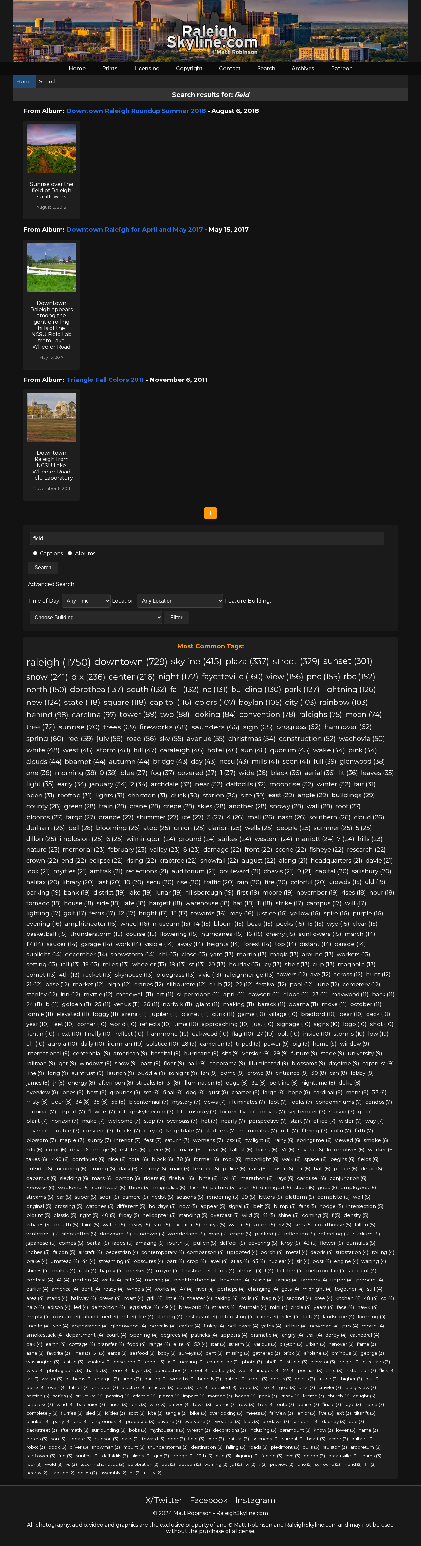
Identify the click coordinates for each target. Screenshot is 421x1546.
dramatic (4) (265, 1335)
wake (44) (329, 750)
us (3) (203, 1387)
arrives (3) (179, 1404)
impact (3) (194, 1395)
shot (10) (382, 1024)
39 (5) (248, 1197)
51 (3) (98, 1353)
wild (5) (250, 1215)
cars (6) (258, 1168)
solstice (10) (162, 1043)
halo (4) (35, 1307)
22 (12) (244, 984)
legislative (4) (143, 1307)
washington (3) (42, 1361)
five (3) (326, 1413)
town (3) (202, 1404)
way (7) (374, 1121)
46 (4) (63, 1280)
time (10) (186, 1024)
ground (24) (197, 838)
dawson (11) (264, 994)
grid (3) (161, 1455)
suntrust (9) (88, 1073)
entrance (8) (292, 1073)
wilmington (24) (150, 838)
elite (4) (182, 1344)
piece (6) (160, 1149)
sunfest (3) (87, 1455)
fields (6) (368, 1159)
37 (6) (288, 1149)
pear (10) (351, 1014)
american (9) (130, 1053)
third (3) (334, 1370)
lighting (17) (43, 913)
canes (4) (267, 1317)
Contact (230, 68)
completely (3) (42, 1413)
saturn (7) (177, 1140)
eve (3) (292, 1455)
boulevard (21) (239, 871)
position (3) (310, 1370)
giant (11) (208, 1004)
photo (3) (252, 1361)
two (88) (175, 714)
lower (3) (345, 1430)
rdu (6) (34, 1149)
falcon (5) (64, 1252)
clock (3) (258, 1378)
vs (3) (71, 1464)
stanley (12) (41, 994)
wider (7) (350, 1121)
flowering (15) (179, 933)
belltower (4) (242, 1326)
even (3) (57, 1387)
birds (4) (224, 1271)
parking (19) (43, 892)
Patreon (342, 68)
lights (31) (110, 795)
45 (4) (258, 1261)
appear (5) (212, 1206)
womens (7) (208, 1140)
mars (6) (102, 1178)
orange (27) (116, 817)
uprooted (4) (242, 1252)
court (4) (116, 1335)
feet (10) (63, 1024)
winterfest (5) (42, 1234)
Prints (110, 68)
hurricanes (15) (222, 933)
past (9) (150, 1063)
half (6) (322, 1168)
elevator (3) (322, 1361)
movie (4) (372, 1326)
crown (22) (42, 860)
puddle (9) (151, 1073)
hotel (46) (222, 750)
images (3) (268, 1370)
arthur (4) (296, 1326)
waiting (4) (373, 1261)
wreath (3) (198, 1430)
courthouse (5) (333, 1225)
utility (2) (152, 1472)
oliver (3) (79, 1447)
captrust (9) (378, 1063)
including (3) (262, 1430)
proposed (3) (140, 1421)
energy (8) (81, 1083)
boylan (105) (260, 702)
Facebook (209, 1500)
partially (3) (223, 1370)
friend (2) (352, 1464)
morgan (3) (220, 1395)
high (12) (119, 984)
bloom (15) (229, 923)
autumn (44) (129, 761)
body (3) (167, 1353)
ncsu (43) (233, 761)
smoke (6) (376, 1140)
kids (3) (251, 1421)
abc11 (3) (274, 1361)
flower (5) (331, 1243)
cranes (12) (148, 984)
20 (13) (217, 964)
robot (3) (35, 1447)
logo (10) (355, 1024)
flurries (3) (72, 1413)
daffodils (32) (246, 784)
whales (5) (38, 1225)
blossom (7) (41, 1140)
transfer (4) (111, 1344)
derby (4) (336, 1335)
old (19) (375, 882)
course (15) (141, 933)
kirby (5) (290, 1243)
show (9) (126, 1063)
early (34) (71, 784)
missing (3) (237, 1353)
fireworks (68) (163, 727)
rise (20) (189, 882)
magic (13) (284, 954)
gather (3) (235, 1378)
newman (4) (324, 1326)
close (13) (194, 954)
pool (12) (301, 984)
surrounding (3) (109, 1430)
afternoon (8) (116, 1083)
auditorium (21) (194, 871)
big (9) (301, 1043)
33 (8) (379, 1092)
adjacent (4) (362, 1271)
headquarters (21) (336, 860)
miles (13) (116, 964)
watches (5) (99, 1206)
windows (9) (95, 1063)
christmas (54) (252, 738)
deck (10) (378, 1014)
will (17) (355, 903)
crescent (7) (98, 1130)
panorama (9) (227, 1063)
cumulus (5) (360, 1243)
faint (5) (90, 1225)
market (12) (88, 984)
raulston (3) (335, 1447)
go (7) (365, 1111)
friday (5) (129, 1215)
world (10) (123, 1024)
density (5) (356, 1215)
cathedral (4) (364, 1335)
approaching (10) (225, 1024)
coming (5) (315, 1215)
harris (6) (267, 1149)
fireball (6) (181, 1178)
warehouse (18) (208, 903)
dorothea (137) (97, 689)
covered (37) (197, 773)
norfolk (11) (177, 1004)
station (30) (220, 795)
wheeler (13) (149, 964)
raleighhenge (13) (249, 974)
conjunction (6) (348, 1178)
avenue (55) (206, 738)
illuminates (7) (247, 1102)
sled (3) (94, 1413)
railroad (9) (40, 1063)
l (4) (269, 1271)
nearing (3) (192, 1361)
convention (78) (267, 714)
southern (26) (330, 817)
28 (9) (189, 1043)
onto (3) (285, 1404)
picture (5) (222, 1187)
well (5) (361, 1197)
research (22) (366, 849)
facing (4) (287, 1280)
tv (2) (250, 1464)
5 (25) (364, 828)
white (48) (43, 750)
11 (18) (264, 903)
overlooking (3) (226, 1413)
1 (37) (227, 773)
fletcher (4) (290, 1271)
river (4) (205, 1289)
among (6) (102, 1168)
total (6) (138, 1159)
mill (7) (289, 1130)
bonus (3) (281, 1378)
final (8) (173, 1092)
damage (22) (222, 849)
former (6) (206, 1159)
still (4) (374, 1289)
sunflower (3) (40, 1455)
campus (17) (324, 903)
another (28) (248, 806)
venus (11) (127, 1004)
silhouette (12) (186, 984)
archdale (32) (171, 784)
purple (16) (368, 913)
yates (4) (271, 1326)
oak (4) (34, 1344)
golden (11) (76, 1004)
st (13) (197, 964)
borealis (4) (162, 1326)
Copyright (189, 68)
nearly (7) (233, 1121)
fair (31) (365, 784)
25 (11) (103, 1004)
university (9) (365, 1053)
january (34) (108, 784)
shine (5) (288, 1215)
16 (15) (254, 933)
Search (266, 68)
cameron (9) (216, 1043)
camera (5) (135, 1197)
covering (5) (262, 1243)
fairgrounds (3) (107, 1421)
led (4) (81, 1307)
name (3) (368, 1430)
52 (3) (289, 1370)
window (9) (354, 1043)
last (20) (109, 882)
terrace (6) (206, 1168)
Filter (176, 617)
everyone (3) (198, 1421)
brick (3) (292, 1353)
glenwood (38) (362, 761)
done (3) (35, 1387)
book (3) (57, 1447)
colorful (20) (308, 882)
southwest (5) (108, 1187)
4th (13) (69, 974)
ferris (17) (102, 913)
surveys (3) (190, 1353)
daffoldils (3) (115, 1455)
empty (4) (38, 1317)
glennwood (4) (128, 1326)
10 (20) (133, 882)
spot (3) (136, 1413)
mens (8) (357, 1092)
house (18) (78, 903)
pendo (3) (314, 1455)
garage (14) (96, 943)
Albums (84, 553)
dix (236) (88, 676)
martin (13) (252, 954)
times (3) (131, 1378)
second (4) (298, 1298)
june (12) (327, 984)
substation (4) (352, 1252)
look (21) (38, 871)
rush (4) (87, 1271)
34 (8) (82, 1102)
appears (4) (233, 1335)
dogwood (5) (115, 1234)
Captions (51, 553)
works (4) (166, 1289)
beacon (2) (189, 1464)
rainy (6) (284, 1140)
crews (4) (110, 1298)
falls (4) (311, 1317)
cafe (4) (132, 1280)
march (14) (360, 933)
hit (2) (135, 1472)
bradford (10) (318, 1014)
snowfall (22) (219, 860)
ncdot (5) (162, 1197)
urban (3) (315, 1344)
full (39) (324, 761)
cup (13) (323, 964)
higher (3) (351, 1378)
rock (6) (232, 1159)
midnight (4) (317, 1289)
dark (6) (128, 1168)
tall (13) (70, 964)
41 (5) (268, 1215)
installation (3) (361, 1370)
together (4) (349, 1289)
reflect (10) (129, 1033)
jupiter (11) (164, 1014)
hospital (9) (166, 1053)
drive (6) (80, 1149)
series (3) (62, 1395)
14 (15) (202, 923)
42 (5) (284, 1225)
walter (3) (52, 1378)
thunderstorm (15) (96, 933)
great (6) (216, 1149)
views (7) (215, 1102)
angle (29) (313, 795)
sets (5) (303, 1225)
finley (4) (214, 1326)
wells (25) (259, 828)
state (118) (82, 702)
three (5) (139, 1187)
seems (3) (225, 1404)
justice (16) (272, 913)
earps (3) (117, 1353)
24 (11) (34, 1004)
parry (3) (62, 1421)
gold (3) (287, 1387)
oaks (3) (130, 1438)
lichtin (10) (40, 1033)
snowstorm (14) (133, 954)
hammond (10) (168, 1033)
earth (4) (56, 1344)
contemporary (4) (162, 1252)
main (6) (180, 1168)
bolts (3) (137, 1430)
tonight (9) (183, 1073)
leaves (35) (377, 773)
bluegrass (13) (175, 974)
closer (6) (281, 1168)
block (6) (162, 1159)
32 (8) (258, 1083)
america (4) (65, 1289)
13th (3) (204, 1455)
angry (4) (292, 1335)
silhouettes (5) (79, 1234)
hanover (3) (341, 1344)
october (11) (366, 1004)
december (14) (86, 954)
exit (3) (343, 1413)
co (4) (387, 1298)
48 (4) (371, 1298)
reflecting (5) (334, 1234)
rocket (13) (97, 974)
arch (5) (248, 1187)
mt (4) (128, 1317)
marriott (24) (315, 838)
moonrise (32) (291, 784)
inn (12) (70, 994)
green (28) (80, 806)
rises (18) (353, 892)
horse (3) (374, 1404)
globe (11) (296, 994)
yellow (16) (305, 913)
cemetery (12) (361, 984)
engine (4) (346, 1261)
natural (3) (238, 1438)
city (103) (300, 702)
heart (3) (316, 1438)
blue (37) (134, 773)
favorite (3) (58, 1353)
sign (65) (258, 727)
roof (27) (348, 806)
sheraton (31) (147, 795)
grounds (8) (125, 1092)
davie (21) (379, 860)
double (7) (66, 1130)
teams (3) (371, 1455)
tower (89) (138, 714)
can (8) (338, 1073)
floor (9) (174, 1063)
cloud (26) (369, 817)
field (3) (196, 1438)
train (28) (112, 806)
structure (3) (89, 1395)
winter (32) (334, 784)
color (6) (56, 1149)
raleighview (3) (360, 1387)
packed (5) (268, 1234)
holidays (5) (162, 1206)
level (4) (218, 1261)
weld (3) (53, 1464)
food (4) (136, 1344)
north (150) (46, 689)
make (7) (93, 1121)
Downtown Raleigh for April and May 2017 (134, 229)
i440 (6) (60, 1159)
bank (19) (77, 892)
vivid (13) (209, 974)
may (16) (241, 913)
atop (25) (156, 828)
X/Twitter (164, 1500)
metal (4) (296, 1252)
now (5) (188, 1206)
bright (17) (153, 913)
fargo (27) (80, 817)
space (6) (315, 1159)
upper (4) (341, 1280)
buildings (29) (353, 795)
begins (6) (342, 1159)
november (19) (317, 892)
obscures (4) (148, 1261)
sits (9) (230, 1053)
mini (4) (278, 1307)
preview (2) (281, 1464)
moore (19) (277, 892)
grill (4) (155, 1298)
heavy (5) (139, 1225)
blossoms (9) (308, 1063)
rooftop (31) (75, 795)
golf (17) (75, 913)
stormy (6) (153, 1168)
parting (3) (155, 1378)
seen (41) (296, 761)
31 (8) (173, 1083)
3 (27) (215, 817)
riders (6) (155, 1178)
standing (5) (193, 1215)
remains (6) (188, 1149)
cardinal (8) (328, 1092)
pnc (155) (323, 676)
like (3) (268, 1387)
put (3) (372, 1378)
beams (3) (308, 1404)
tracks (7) (128, 1130)
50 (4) (200, 1344)
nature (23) (43, 849)
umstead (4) (65, 1261)
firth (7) (364, 1130)
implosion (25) (81, 838)
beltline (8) (283, 1083)
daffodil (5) (232, 1243)
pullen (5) (204, 1243)
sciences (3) (265, 1438)
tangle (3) (176, 1413)
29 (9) (280, 1053)
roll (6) (229, 1178)
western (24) (273, 838)
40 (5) (108, 1215)
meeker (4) (139, 1271)
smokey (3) (99, 1361)
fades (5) (122, 1243)
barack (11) (271, 1004)
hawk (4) (367, 1307)
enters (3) (36, 1438)
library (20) (78, 882)
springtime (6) (314, 1140)
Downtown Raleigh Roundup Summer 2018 (136, 111)
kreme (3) (313, 1395)
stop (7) (153, 1121)
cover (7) (37, 1130)
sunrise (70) (79, 727)
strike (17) (289, 903)
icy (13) (272, 964)
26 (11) (151, 1004)
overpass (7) (182, 1121)
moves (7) (272, 1111)
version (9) (256, 1053)
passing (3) (118, 1395)
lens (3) (138, 1404)
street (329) (296, 661)
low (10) (378, 1033)
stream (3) (240, 1344)
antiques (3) (105, 1387)
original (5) (38, 1206)
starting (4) (169, 1317)
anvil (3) (307, 1387)
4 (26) (235, 817)
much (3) (328, 1378)
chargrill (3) (107, 1378)
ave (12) (320, 974)
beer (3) (176, 1438)
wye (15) (338, 923)
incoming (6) (71, 1168)
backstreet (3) (41, 1430)
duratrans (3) (376, 1361)
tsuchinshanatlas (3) (102, 1464)
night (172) (178, 676)
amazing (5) (150, 1243)
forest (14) (257, 943)
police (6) (234, 1168)
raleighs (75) (320, 714)
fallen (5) (365, 1225)
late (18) (134, 903)
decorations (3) (229, 1430)
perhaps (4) (231, 1289)
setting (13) (41, 964)
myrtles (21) (70, 871)
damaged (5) (275, 1187)
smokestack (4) (44, 1335)
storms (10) (349, 1033)
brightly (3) (209, 1378)
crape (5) (240, 1234)
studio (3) (297, 1361)
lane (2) (304, 1464)
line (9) (35, 1073)
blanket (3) (38, 1421)
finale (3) (331, 1404)
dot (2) (168, 1464)
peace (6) (346, 1168)
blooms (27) (44, 817)
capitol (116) (171, 702)
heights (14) (223, 943)
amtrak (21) (106, 871)
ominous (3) (345, 1353)
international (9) (48, 1053)
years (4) (324, 1307)
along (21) (293, 860)
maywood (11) (350, 994)
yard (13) (222, 954)
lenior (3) (305, 1413)
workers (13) (353, 954)
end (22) (74, 860)
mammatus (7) (258, 1130)
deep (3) (249, 1387)
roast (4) (133, 1298)
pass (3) (185, 1387)
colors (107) (215, 702)
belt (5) (261, 1206)
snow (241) (47, 676)
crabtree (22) (178, 860)
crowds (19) (345, 882)
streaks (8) (149, 1083)
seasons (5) (190, 1197)
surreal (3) (293, 1438)
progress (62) (298, 727)
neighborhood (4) (195, 1280)
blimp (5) (285, 1206)
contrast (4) (39, 1280)
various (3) (265, 1344)
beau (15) (260, 923)
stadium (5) (366, 1234)
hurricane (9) (201, 1053)
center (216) (132, 676)
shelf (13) (297, 964)
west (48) (78, 750)
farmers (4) (314, 1280)
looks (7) (301, 1102)
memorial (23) (84, 849)
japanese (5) (41, 1243)
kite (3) (155, 1413)
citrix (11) (223, 1014)
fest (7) (153, 1140)
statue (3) (72, 1361)
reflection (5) (299, 1234)
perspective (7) (268, 1121)
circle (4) (300, 1307)
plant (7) (37, 1121)
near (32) (209, 784)
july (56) (110, 738)
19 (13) (178, 964)
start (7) (300, 1121)
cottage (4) (82, 1344)
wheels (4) (139, 1289)
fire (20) (276, 882)
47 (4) (186, 1289)
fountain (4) (252, 1307)
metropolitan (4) (326, 1271)
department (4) (84, 1335)
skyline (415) (196, 661)
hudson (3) (106, 1438)
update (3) (80, 1438)
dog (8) (195, 1092)
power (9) (276, 1043)
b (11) (52, 1004)
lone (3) (216, 1438)
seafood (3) (142, 1353)
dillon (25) (41, 838)
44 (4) (88, 1261)
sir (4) (303, 1261)
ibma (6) (208, 1178)
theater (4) (199, 1298)
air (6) (303, 1168)
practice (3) (133, 1387)
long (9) (58, 1073)
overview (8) (42, 1092)
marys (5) (214, 1225)
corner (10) (92, 1024)
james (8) (38, 1083)
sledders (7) (221, 1130)
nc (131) (215, 689)
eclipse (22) (106, 860)
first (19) (248, 892)
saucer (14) (62, 943)
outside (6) (39, 1168)
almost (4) (249, 1271)
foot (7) (278, 1102)
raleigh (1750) (58, 662)
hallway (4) (83, 1298)
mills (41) (265, 761)
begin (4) (272, 1298)
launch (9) (120, 1073)
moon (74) (363, 714)
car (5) (64, 1197)
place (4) (262, 1280)
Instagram (255, 1500)
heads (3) (245, 1395)
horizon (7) (65, 1121)
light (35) (40, 784)
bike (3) (198, 1413)
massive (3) (161, 1387)
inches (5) (38, 1252)
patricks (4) (204, 1335)
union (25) (189, 828)
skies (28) (212, 806)
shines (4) (37, 1271)
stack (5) (304, 1187)
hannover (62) (348, 727)
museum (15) (171, 923)
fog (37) (162, 773)
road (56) (141, 738)
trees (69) (119, 727)
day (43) (203, 761)
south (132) (147, 689)
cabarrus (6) (41, 1178)
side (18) (108, 903)
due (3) (223, 1455)
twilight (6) (258, 1140)
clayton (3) (291, 1344)
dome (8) (232, 1073)
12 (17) (127, 913)
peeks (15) (290, 923)
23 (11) (320, 994)
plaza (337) (247, 661)
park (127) (302, 689)
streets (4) (224, 1307)
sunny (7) (99, 1140)
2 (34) (139, 784)
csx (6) (234, 1140)
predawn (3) (275, 1421)
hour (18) (381, 892)
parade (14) (350, 943)
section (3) (37, 1395)
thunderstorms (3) (168, 1447)
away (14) (190, 943)
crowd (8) (259, 1073)
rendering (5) (222, 1197)
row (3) (246, 1404)
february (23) (127, 849)
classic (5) (65, 1215)
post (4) (321, 1261)
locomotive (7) (238, 1111)
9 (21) (304, 871)
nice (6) (117, 1159)
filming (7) (315, 1130)
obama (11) (303, 1004)
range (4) (159, 1344)
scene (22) (291, 849)
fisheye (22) (327, 849)
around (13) (318, 954)
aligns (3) (141, 1455)
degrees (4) (174, 1335)
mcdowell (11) (134, 994)
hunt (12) (378, 974)
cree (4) (323, 1298)
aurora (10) (62, 1043)
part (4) (175, 1261)
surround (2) (327, 1464)
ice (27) (193, 817)
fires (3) (266, 1404)
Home (77, 68)
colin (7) (341, 1130)
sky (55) (172, 738)
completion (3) (223, 1361)
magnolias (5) (169, 1187)
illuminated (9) (268, 1063)
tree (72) (40, 727)
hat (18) (243, 903)
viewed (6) (347, 1140)
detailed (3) (224, 1387)
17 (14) (34, 943)
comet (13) (41, 974)
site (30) (253, 795)
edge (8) (237, 1083)
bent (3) (214, 1353)
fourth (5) (178, 1243)
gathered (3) (266, 1353)
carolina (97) (94, 714)
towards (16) (208, 913)
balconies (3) (91, 1404)
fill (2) (370, 1464)
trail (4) (314, 1335)
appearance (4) (90, 1326)
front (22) (258, 849)
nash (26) (292, 817)
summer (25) (333, 828)
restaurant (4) (201, 1317)
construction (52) (307, 738)
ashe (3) (35, 1353)
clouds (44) (44, 761)
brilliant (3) (362, 1438)
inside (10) (316, 1033)
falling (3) (235, 1447)
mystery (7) (186, 1102)
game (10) (251, 1014)
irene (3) (120, 1370)
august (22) (259, 860)
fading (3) (272, 1455)
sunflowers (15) (320, 933)
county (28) (43, 806)
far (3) (32, 1378)
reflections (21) (147, 871)
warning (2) (215, 1464)
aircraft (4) (90, 1252)
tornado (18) (43, 903)
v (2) (263, 1464)
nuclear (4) (280, 1261)
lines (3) (81, 1353)
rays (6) (285, 1178)
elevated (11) (73, 1014)
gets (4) (290, 1289)
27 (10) (265, 1033)
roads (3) (258, 1447)
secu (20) (160, 882)
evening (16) (44, 923)
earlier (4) (37, 1289)
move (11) (334, 1004)
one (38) (39, 773)
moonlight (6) (262, 1159)
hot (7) (209, 1121)
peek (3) (268, 1395)
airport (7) (72, 1111)
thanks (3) (96, 1370)
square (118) (125, 702)
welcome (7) (124, 1121)
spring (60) (45, 738)
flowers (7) (101, 1111)
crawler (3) (329, 1387)
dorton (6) (127, 1178)
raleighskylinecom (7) (146, 1111)
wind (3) (65, 1404)
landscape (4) (338, 1317)
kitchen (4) (348, 1298)
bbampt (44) (85, 761)
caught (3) (364, 1395)
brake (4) (36, 1261)
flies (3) (387, 1370)
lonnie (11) (39, 1014)
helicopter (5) (159, 1215)
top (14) (285, 943)
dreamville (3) (343, 1455)
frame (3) (366, 1344)
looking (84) (214, 714)
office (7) (324, 1121)
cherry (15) (280, 933)
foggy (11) (105, 1014)
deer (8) (61, 1102)
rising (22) (141, 860)
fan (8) (209, 1073)
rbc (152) (359, 676)
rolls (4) (250, 1298)
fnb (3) (65, 1455)
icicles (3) (115, 1413)
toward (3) (153, 1438)
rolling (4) (383, 1252)
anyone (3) (169, 1421)
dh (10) (35, 1043)
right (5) (89, 1215)
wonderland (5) (186, 1234)
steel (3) (200, 1370)
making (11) (238, 1004)
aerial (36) (320, 773)
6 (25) (114, 838)
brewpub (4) (194, 1307)
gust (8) (218, 1092)
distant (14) (315, 943)
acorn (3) (338, 1438)
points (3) (305, 1378)
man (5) (217, 1234)
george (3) (372, 1353)
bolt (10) (288, 1033)
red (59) (80, 738)
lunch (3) (117, 1404)
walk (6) (291, 1159)
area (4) (35, 1298)
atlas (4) (240, 1261)
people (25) (293, 828)
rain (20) (249, 882)
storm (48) (113, 750)
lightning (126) (349, 689)
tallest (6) (241, 1149)
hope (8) (299, 1092)
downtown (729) (131, 661)
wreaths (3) (182, 1378)
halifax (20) (42, 882)
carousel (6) (311, 1178)
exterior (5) (186, 1225)
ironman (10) (125, 1043)
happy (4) (111, 1271)
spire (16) (336, 913)
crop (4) (196, 1261)
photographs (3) (64, 1370)
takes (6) (36, 1159)
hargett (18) (165, 903)
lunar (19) (168, 892)
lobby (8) (362, 1073)
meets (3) (256, 1413)
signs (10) (327, 1024)
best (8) (97, 1092)
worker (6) (381, 1149)
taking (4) (226, 1298)
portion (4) (85, 1280)
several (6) (310, 1149)
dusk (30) (185, 795)
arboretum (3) (365, 1447)
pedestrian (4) (121, 1252)
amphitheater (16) (91, 923)
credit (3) (154, 1361)
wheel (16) (134, 923)
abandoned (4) (100, 1317)
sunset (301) (347, 661)
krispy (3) (290, 1395)
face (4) (345, 1307)
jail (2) (236, 1464)
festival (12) (271, 984)
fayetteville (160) (232, 676)
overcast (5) (224, 1215)
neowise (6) (40, 1188)
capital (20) (332, 871)
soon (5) (109, 1197)
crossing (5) (68, 1206)
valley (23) (165, 849)
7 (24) (345, 838)
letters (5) (270, 1197)
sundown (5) (149, 1234)
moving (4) (158, 1280)
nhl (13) (168, 954)
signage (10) (293, 1024)
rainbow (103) (344, 702)
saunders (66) (215, 727)
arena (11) (134, 1014)
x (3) (172, 1361)
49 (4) (168, 1307)
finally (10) (98, 1033)
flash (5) (197, 1187)
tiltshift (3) (364, 1413)
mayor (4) (167, 1271)
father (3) (79, 1387)
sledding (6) (74, 1178)
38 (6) (183, 1159)
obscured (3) (128, 1361)
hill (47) (145, 750)
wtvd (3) (35, 1370)
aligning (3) (247, 1455)
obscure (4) (66, 1317)
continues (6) (88, 1159)
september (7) (307, 1111)
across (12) (348, 974)
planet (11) (195, 1014)
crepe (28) (178, 806)
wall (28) (319, 806)
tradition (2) (62, 1472)
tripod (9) (248, 1043)
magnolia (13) (357, 964)
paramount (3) (295, 1430)
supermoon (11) (198, 994)
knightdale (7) (184, 1130)
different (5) (131, 1206)
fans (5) (307, 1206)
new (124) (43, 702)
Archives (303, 68)
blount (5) (38, 1215)
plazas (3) (169, 1395)
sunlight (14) (44, 954)
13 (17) (179, 913)
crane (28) (145, 806)
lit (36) (348, 773)
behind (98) (47, 714)
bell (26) (80, 828)
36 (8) (118, 1102)
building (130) (256, 689)
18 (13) (91, 964)
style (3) (352, 1404)
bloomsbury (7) (197, 1111)
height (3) (348, 1361)
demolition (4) (108, 1307)
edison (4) (58, 1307)
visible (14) (159, 943)
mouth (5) (66, 1225)
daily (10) (92, 1043)
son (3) (58, 1438)
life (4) (146, 1317)
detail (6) (371, 1168)
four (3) (34, 1464)
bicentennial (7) (149, 1102)
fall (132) (184, 689)
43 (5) (310, 1243)
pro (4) (350, 1326)
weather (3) (227, 1421)
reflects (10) (155, 1024)
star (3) (217, 1344)
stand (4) (57, 1298)
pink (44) (362, 750)
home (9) (325, 1043)
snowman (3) (105, 1447)
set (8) (152, 1092)
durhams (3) (78, 1378)
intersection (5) (364, 1206)
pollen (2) (87, 1472)
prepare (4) (369, 1280)
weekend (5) (73, 1187)
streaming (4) (115, 1261)
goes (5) (327, 1187)
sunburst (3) (305, 1421)
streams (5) (39, 1197)
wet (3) (246, 1370)
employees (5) (358, 1187)
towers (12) (292, 974)
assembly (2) (113, 1472)
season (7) (342, 1111)
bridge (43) (170, 761)
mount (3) (134, 1447)
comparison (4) (205, 1252)
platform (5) (299, 1197)
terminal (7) (41, 1111)
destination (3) (207, 1447)
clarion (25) (225, 828)
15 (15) (316, 923)
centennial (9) (91, 1053)
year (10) (37, 1024)
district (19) (109, 892)
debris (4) (321, 1252)
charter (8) (246, 1092)
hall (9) (196, 1063)
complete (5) (333, 1197)
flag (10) (242, 1033)
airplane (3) (316, 1353)
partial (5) (98, 1243)
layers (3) (141, 1370)
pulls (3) (311, 1447)
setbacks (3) (39, 1404)
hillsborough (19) (209, 892)
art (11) (165, 994)
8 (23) (191, 849)
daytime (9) (344, 1063)
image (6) (105, 1149)
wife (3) (157, 1404)
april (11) (234, 994)
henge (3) (183, 1455)
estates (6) (133, 1149)
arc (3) (80, 1421)
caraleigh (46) (182, 750)
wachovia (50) (362, 738)
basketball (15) (46, 933)
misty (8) (37, 1102)
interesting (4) (237, 1317)
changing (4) (263, 1289)
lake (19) (140, 892)
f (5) (336, 1215)
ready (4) (113, 1289)
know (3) (323, 1430)
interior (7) (127, 1140)
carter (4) (189, 1326)
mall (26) (260, 817)
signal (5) (239, 1206)
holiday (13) (244, 964)
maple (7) (72, 1140)
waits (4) (111, 1280)
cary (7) (153, 1130)
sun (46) (254, 750)
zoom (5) (264, 1225)
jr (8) (59, 1083)
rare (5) (161, 1225)
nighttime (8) (318, 1083)
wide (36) (253, 773)
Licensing (147, 68)
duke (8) (350, 1083)
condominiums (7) (339, 1102)
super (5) (85, 1197)
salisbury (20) (371, 871)
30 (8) (318, 1073)
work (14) (128, 943)
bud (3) (356, 1421)
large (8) (274, 1092)
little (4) (175, 1298)
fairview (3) (281, 1413)
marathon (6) (256, 1178)
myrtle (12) (98, 994)
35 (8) (100, 1102)
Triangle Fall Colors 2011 (105, 379)
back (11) (383, 994)
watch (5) (114, 1225)
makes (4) (63, 1271)
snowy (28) (286, 806)
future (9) (304, 1053)
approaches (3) (171, 1370)
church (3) (338, 1395)
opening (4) (144, 1335)
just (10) (263, 1024)
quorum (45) (290, 750)
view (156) (284, 676)
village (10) (283, 1014)
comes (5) (71, 1243)
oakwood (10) (210, 1033)
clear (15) (365, 923)
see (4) (60, 1326)
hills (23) (370, 838)
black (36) (286, 773)
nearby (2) (36, 1472)
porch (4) (271, 1252)
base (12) (57, 984)
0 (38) (108, 773)
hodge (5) (331, 1206)
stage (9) (332, 1053)
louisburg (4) (197, 1271)
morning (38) (75, 773)
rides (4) (290, 1317)
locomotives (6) (346, 1149)
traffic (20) (219, 882)
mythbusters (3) (167, 1430)
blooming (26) (118, 828)
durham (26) (45, 828)
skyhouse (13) (134, 974)
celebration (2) (143, 1464)
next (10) (69, 1033)
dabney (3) (333, 1421)
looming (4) (371, 1317)
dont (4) (90, 1289)
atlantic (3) (144, 1395)
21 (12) (34, 984)
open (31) (40, 795)
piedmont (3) (285, 1447)
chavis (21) (279, 871)
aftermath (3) (74, 1430)
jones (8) (73, 1092)
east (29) (281, 795)
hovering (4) (234, 1280)
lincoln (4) (38, 1326)
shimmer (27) (158, 817)
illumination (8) (203, 1083)
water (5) (239, 1225)
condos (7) (378, 1102)
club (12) (221, 984)
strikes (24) (234, 838)
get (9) (67, 1063)
